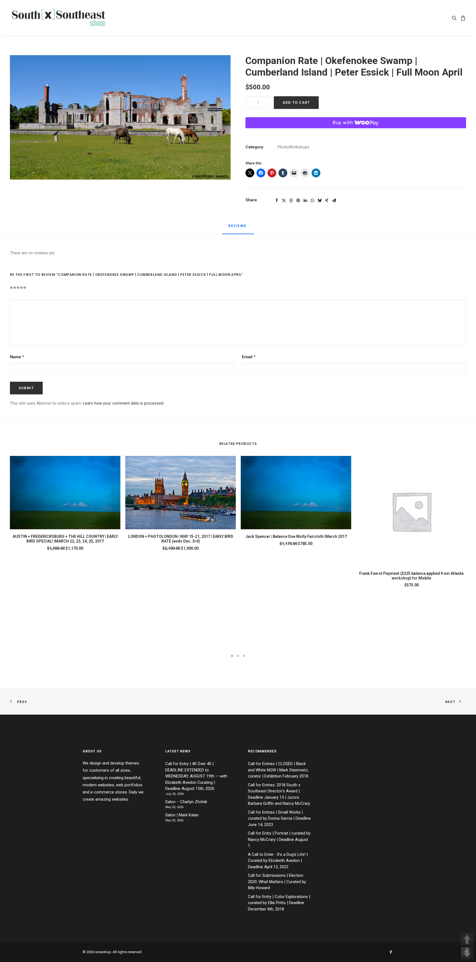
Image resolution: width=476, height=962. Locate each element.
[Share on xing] (326, 200)
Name (17, 356)
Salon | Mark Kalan (182, 815)
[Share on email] (334, 200)
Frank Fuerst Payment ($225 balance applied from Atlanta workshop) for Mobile (411, 575)
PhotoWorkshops (293, 147)
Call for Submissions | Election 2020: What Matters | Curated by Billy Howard (277, 881)
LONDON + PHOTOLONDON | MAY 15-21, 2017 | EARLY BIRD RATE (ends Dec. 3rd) (180, 538)
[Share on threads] (291, 200)
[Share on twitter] (283, 200)
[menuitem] (455, 18)
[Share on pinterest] (298, 200)
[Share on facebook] (276, 200)
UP (467, 939)
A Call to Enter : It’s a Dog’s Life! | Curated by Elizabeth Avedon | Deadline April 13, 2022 (278, 860)
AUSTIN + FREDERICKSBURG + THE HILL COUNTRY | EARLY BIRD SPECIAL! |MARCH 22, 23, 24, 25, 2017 (65, 538)
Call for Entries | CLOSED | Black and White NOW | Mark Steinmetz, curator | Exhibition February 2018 (278, 770)
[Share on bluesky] (319, 200)
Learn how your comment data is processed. (123, 403)
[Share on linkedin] (305, 200)
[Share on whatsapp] (312, 200)
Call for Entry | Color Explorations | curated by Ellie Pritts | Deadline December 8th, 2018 (279, 903)
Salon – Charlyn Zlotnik (186, 801)
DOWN (467, 953)
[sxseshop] (58, 17)
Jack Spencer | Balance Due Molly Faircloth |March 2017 (296, 536)
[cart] (462, 18)
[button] (455, 18)
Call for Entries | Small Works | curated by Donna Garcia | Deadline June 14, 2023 (279, 818)
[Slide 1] (232, 655)
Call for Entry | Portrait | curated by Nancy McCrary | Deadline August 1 (279, 839)
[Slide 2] (238, 655)
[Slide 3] (244, 655)
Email (248, 356)
